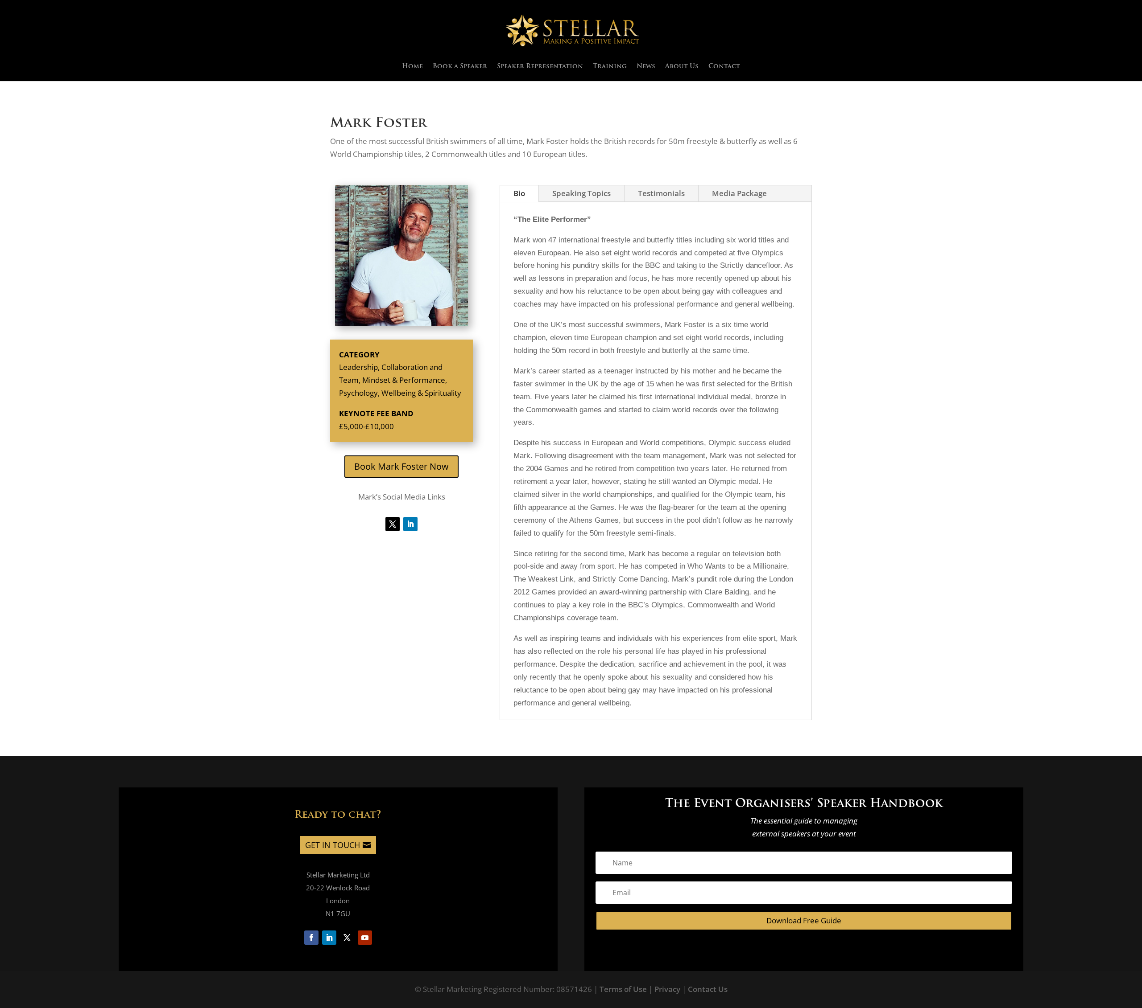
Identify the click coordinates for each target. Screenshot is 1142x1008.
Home (412, 67)
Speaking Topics (581, 193)
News (646, 67)
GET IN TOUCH (332, 845)
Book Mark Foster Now (401, 466)
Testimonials (661, 193)
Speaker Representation (540, 67)
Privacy (667, 989)
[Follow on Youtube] (365, 937)
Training (610, 67)
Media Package (739, 193)
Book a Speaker (460, 67)
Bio (519, 193)
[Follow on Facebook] (311, 937)
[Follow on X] (392, 524)
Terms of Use (623, 989)
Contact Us (708, 989)
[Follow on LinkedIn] (410, 524)
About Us (682, 67)
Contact (724, 67)
